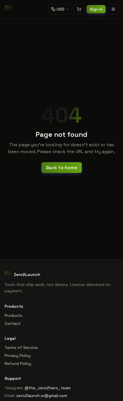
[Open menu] (113, 9)
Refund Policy (18, 363)
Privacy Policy (18, 355)
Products (13, 315)
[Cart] (79, 9)
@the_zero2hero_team (48, 387)
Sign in (96, 9)
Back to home (61, 168)
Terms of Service (21, 347)
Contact (13, 323)
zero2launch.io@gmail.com (41, 395)
